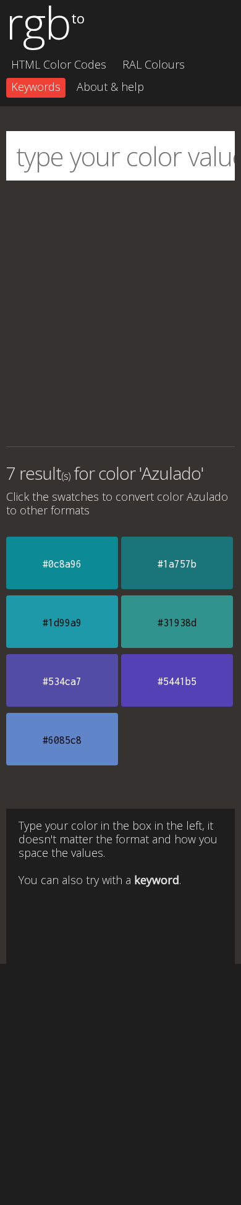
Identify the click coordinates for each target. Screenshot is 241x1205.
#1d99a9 (62, 622)
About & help (110, 86)
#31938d (177, 622)
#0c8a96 (62, 563)
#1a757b (177, 563)
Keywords (36, 86)
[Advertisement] (120, 313)
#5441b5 (177, 681)
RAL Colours (153, 64)
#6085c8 (62, 740)
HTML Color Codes (58, 64)
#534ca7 (62, 681)
